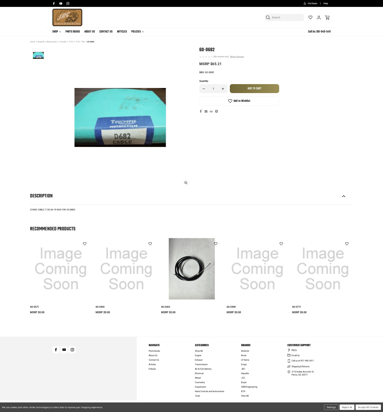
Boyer (244, 382)
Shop (55, 32)
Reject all (347, 407)
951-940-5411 (323, 31)
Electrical (199, 373)
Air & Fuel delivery (203, 369)
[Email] (206, 111)
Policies (136, 32)
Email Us (296, 355)
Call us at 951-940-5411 (303, 360)
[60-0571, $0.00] (60, 268)
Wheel (198, 378)
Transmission (201, 364)
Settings (331, 407)
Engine (198, 355)
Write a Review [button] (237, 57)
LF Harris (245, 360)
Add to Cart (60, 292)
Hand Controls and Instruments (209, 391)
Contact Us (106, 32)
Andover (245, 351)
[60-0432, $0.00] (191, 268)
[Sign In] (318, 17)
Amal (243, 355)
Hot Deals (312, 3)
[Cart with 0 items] (327, 17)
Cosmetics (200, 382)
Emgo (244, 364)
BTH (243, 391)
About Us (89, 32)
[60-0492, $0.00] (126, 268)
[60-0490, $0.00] (257, 268)
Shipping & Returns (301, 366)
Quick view (76, 250)
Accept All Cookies (368, 407)
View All (245, 396)
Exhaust (199, 360)
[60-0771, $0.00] (323, 268)
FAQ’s (294, 350)
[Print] (211, 111)
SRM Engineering (249, 387)
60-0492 (100, 306)
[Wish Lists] (310, 17)
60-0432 (165, 306)
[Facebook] (53, 3)
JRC (243, 369)
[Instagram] (67, 3)
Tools (197, 396)
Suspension (200, 387)
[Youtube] (60, 3)
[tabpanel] (38, 55)
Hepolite (245, 373)
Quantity (203, 81)
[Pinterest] (216, 111)
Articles (122, 32)
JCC (243, 378)
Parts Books (73, 32)
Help (325, 3)
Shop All (199, 351)
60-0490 (231, 306)
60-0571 (34, 306)
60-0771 (296, 306)
